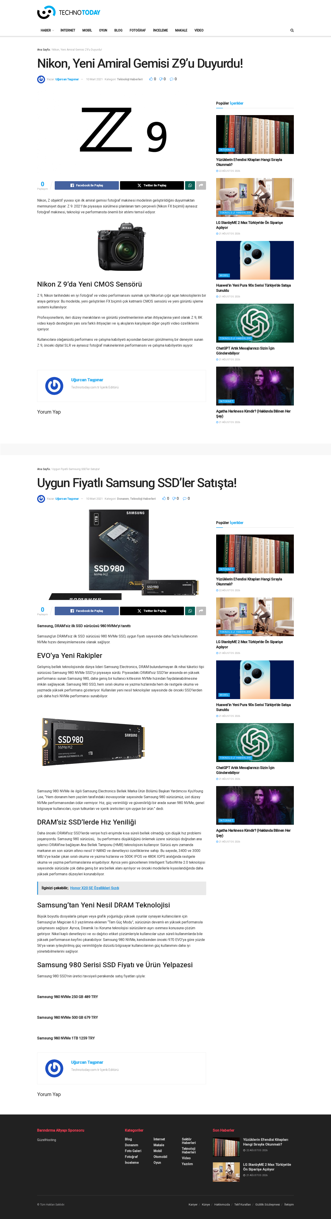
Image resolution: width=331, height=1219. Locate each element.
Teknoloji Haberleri (130, 79)
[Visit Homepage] (68, 12)
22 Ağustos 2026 (229, 170)
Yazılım (187, 1164)
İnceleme (160, 30)
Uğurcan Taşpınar (67, 79)
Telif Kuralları (242, 1204)
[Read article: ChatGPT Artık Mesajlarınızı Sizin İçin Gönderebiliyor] (255, 323)
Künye (206, 1204)
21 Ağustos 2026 (229, 233)
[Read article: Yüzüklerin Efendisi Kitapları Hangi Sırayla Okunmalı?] (255, 134)
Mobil (87, 30)
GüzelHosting (46, 1140)
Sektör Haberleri (189, 1141)
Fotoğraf (138, 30)
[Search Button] (292, 30)
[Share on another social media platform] (201, 185)
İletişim (289, 1204)
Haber (46, 30)
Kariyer (193, 1204)
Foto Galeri (133, 1151)
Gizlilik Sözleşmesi (267, 1204)
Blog (118, 30)
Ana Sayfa (43, 49)
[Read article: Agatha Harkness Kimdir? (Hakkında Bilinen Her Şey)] (255, 386)
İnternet (68, 30)
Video (199, 30)
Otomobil (160, 1157)
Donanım (123, 498)
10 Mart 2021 (94, 79)
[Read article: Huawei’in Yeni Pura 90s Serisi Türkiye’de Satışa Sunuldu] (255, 260)
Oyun (103, 30)
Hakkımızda (222, 1204)
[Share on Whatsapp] (190, 185)
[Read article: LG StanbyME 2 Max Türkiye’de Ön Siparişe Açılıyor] (255, 197)
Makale (181, 30)
